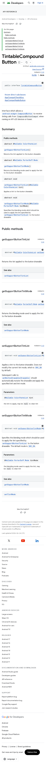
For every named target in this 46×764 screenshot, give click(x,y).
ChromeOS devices (9, 622)
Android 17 (6, 639)
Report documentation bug (12, 700)
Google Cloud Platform (10, 734)
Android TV (6, 629)
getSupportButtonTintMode (16, 166)
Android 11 (6, 662)
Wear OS (5, 618)
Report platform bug (9, 697)
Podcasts (5, 576)
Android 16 (6, 643)
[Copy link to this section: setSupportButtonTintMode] (4, 419)
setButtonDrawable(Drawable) (16, 378)
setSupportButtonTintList (16, 185)
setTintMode (10, 494)
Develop (21, 19)
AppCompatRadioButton (15, 100)
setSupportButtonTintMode (16, 203)
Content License (25, 524)
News (4, 568)
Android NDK (7, 687)
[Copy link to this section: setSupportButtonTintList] (31, 346)
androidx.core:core (37, 66)
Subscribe (32, 752)
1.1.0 (42, 72)
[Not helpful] (20, 24)
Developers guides (9, 675)
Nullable (18, 144)
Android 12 (6, 658)
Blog (3, 572)
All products (6, 738)
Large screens (7, 614)
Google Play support (9, 704)
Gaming (5, 585)
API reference (10, 12)
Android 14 (6, 650)
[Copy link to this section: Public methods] (25, 229)
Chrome (5, 727)
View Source (37, 69)
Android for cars (8, 626)
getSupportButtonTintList (16, 150)
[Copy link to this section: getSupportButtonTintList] (4, 243)
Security (5, 561)
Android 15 (6, 647)
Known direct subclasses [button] (15, 98)
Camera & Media (8, 597)
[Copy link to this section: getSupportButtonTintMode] (4, 294)
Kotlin (34, 75)
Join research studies (10, 708)
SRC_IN (38, 367)
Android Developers (9, 19)
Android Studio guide (10, 672)
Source (4, 564)
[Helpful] (17, 24)
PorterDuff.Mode (30, 160)
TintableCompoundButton (31, 85)
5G (3, 604)
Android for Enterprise (10, 557)
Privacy (4, 601)
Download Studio (8, 683)
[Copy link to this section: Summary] (17, 129)
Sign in (40, 3)
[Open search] (29, 2)
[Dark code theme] (42, 82)
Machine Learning (8, 589)
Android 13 (6, 654)
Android (5, 553)
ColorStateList (30, 144)
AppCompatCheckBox (14, 97)
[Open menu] (3, 3)
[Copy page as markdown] (27, 62)
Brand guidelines (24, 747)
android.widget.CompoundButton (17, 114)
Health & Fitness (8, 593)
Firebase (5, 731)
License (12, 747)
